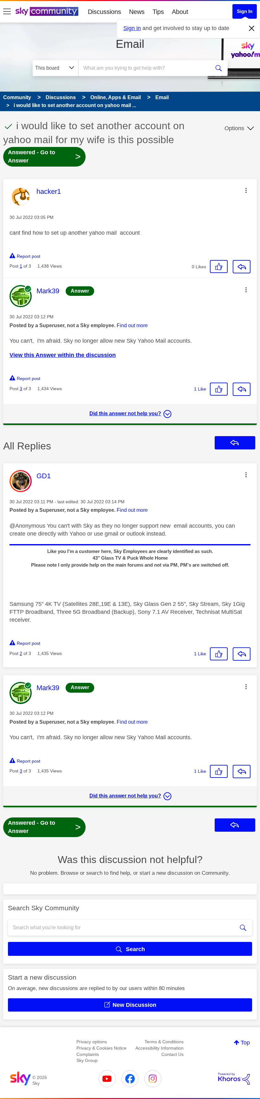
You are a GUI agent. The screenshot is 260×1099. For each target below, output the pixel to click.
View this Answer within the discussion (63, 355)
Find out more (132, 325)
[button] (246, 190)
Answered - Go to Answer (44, 156)
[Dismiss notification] (252, 28)
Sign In (244, 11)
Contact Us (172, 1054)
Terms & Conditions (164, 1041)
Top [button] (245, 1042)
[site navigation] (7, 11)
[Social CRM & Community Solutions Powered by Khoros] (234, 1079)
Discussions (104, 11)
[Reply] (241, 266)
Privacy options (91, 1041)
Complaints (87, 1054)
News (137, 11)
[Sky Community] (47, 11)
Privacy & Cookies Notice (101, 1048)
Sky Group (87, 1060)
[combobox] (146, 68)
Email (130, 43)
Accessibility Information (159, 1048)
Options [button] (234, 128)
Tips (158, 11)
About (180, 11)
